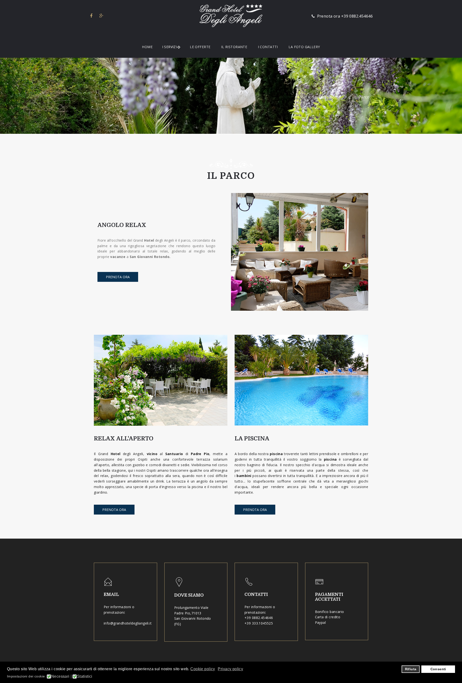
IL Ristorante (234, 47)
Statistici (84, 676)
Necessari (60, 676)
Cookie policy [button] (202, 669)
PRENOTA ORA (118, 277)
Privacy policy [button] (230, 669)
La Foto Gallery (304, 47)
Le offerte (200, 47)
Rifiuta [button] (411, 669)
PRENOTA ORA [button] (114, 509)
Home (147, 47)
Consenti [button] (438, 669)
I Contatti (268, 47)
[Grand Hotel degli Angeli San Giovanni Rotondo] (230, 15)
